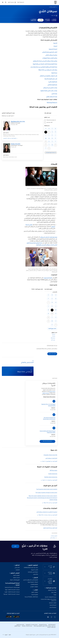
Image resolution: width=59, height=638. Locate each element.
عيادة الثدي (54, 93)
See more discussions (47, 441)
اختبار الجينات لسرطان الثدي (51, 458)
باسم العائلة (47, 125)
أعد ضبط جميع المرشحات (51, 152)
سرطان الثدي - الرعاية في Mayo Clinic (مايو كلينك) (46, 348)
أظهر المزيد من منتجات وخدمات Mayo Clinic (48, 515)
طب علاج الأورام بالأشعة (51, 79)
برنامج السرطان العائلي (51, 55)
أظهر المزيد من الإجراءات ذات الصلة (49, 480)
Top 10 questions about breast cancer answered (46, 489)
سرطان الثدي (48, 11)
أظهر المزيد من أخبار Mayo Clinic (50, 502)
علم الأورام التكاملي (52, 84)
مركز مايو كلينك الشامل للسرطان (48, 237)
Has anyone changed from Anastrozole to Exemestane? (49, 418)
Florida (53, 336)
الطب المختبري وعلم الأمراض (49, 52)
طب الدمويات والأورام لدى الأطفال (48, 76)
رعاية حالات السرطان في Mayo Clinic (48, 70)
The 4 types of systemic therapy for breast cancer (46, 492)
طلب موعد (53, 15)
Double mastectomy (52, 473)
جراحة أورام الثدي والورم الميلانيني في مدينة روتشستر (44, 67)
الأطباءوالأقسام (41, 20)
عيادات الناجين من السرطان (50, 87)
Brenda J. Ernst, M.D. (15, 144)
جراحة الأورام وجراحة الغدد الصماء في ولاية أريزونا (45, 64)
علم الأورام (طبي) (52, 82)
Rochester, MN (49, 122)
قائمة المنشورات (47, 278)
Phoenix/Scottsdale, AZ (51, 120)
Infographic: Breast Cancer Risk (50, 455)
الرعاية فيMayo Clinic (33, 20)
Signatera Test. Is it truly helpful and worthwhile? (48, 405)
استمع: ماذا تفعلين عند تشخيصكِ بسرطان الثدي (47, 512)
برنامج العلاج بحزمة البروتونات (49, 58)
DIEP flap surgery (53, 470)
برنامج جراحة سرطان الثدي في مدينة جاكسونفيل (45, 61)
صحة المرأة (54, 73)
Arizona (53, 334)
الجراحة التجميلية (53, 49)
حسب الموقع (47, 117)
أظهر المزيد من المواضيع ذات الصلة (49, 461)
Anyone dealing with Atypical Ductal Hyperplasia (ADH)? (47, 432)
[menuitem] (54, 20)
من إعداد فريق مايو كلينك (52, 345)
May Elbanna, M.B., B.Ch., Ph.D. (18, 121)
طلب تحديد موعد (52, 353)
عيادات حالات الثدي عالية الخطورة (48, 90)
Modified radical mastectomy (50, 477)
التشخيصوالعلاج (47, 20)
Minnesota (53, 338)
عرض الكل (53, 340)
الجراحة (55, 46)
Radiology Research (52, 102)
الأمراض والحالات (52, 7)
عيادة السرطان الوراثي (51, 96)
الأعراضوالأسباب (54, 20)
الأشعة (55, 43)
